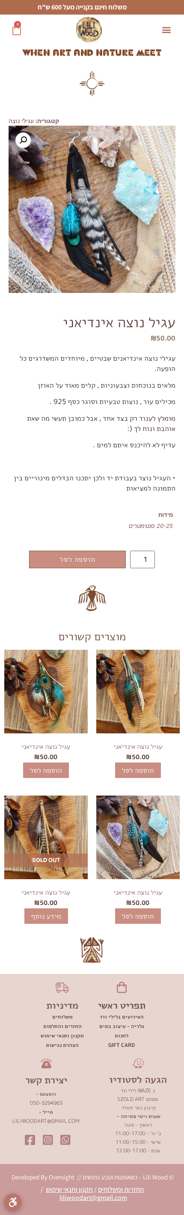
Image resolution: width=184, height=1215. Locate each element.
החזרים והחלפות (62, 1026)
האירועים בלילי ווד (122, 1016)
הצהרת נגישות (62, 1045)
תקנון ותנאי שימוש (62, 1035)
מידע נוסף (46, 916)
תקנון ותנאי (78, 1189)
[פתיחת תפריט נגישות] (12, 1202)
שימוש (54, 1189)
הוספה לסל (77, 559)
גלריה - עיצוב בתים (121, 1026)
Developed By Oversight (44, 1177)
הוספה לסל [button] (138, 770)
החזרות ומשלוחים (121, 1189)
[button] (166, 30)
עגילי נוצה (21, 120)
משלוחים (62, 1016)
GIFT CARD (121, 1045)
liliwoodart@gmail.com (93, 1197)
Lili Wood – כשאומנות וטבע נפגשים (124, 1177)
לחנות (121, 1035)
